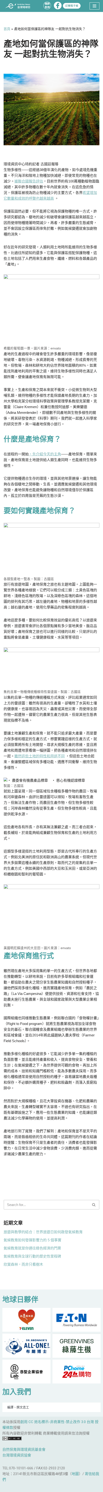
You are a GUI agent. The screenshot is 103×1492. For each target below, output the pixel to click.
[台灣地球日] (19, 6)
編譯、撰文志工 (18, 1407)
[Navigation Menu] (94, 6)
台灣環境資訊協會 (16, 1455)
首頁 (7, 29)
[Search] (94, 1205)
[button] (94, 1204)
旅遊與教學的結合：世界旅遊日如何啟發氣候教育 (43, 1232)
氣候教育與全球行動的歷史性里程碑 (32, 1256)
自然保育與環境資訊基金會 (24, 1449)
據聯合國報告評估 (28, 181)
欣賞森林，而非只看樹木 (23, 1264)
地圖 (75, 1474)
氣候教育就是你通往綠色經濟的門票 (32, 1248)
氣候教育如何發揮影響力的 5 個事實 (32, 1240)
